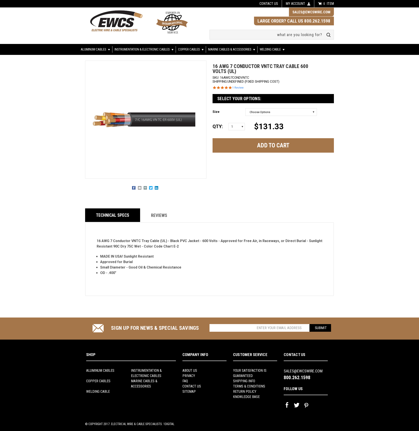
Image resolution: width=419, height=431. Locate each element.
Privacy (188, 376)
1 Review (238, 87)
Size (216, 112)
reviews (159, 215)
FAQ (185, 381)
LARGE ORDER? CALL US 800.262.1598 (294, 21)
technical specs (112, 215)
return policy (244, 391)
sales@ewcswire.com (311, 12)
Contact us (268, 4)
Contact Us (191, 386)
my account (295, 4)
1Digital (169, 424)
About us (189, 370)
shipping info (244, 381)
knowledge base (246, 397)
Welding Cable (271, 49)
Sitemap (189, 391)
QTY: (217, 126)
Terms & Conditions (249, 386)
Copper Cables (189, 49)
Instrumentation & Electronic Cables (142, 49)
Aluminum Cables (94, 49)
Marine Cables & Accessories (230, 49)
